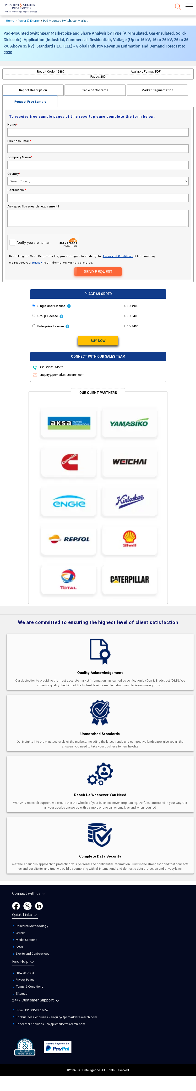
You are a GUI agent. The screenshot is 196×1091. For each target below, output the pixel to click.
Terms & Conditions (29, 986)
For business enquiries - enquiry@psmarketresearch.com (56, 1017)
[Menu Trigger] (189, 6)
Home (10, 21)
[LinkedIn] (39, 906)
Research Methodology (31, 926)
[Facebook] (16, 906)
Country (13, 173)
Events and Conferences (32, 953)
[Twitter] (27, 906)
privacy (37, 262)
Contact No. (16, 190)
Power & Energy (28, 21)
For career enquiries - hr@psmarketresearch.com (50, 1024)
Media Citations (26, 940)
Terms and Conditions (118, 256)
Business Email (19, 141)
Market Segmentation (157, 90)
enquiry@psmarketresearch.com (61, 374)
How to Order (24, 972)
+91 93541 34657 (51, 367)
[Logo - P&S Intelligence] (27, 8)
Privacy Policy (24, 979)
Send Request (98, 272)
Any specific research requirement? (33, 206)
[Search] (178, 6)
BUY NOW (98, 341)
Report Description (33, 90)
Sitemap (21, 993)
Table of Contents (95, 90)
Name (12, 124)
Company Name (19, 157)
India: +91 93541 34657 (32, 1010)
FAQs (19, 946)
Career (20, 933)
